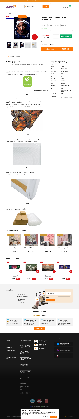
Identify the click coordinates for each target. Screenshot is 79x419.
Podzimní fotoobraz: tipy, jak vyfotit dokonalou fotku (25, 377)
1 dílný (62, 78)
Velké (68, 85)
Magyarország (46, 406)
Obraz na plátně (64, 71)
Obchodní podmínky (10, 350)
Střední (65, 85)
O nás (7, 2)
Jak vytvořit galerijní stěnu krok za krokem (25, 382)
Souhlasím (54, 416)
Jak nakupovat (9, 347)
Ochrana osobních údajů (11, 354)
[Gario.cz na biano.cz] (46, 401)
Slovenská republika (36, 406)
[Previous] (6, 272)
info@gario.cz (42, 348)
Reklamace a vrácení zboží (11, 358)
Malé (62, 85)
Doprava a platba (12, 2)
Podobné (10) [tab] (18, 56)
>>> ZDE (27, 414)
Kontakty (21, 2)
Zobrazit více (39, 328)
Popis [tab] (8, 56)
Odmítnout (45, 416)
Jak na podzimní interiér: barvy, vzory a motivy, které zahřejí (25, 371)
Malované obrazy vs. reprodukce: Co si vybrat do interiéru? (25, 352)
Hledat (45, 6)
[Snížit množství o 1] (54, 36)
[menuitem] (13, 10)
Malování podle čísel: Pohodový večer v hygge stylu (25, 388)
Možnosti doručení (69, 30)
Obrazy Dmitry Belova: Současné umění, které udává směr (25, 346)
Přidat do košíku (66, 36)
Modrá (62, 73)
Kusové (62, 76)
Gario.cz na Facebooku (65, 344)
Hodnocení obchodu (39, 312)
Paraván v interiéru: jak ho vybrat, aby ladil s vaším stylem (25, 394)
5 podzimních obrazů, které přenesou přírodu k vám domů (25, 358)
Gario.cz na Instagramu (65, 350)
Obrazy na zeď (64, 64)
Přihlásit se (50, 300)
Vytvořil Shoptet (70, 416)
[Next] (73, 272)
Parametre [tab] (12, 56)
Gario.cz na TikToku (65, 355)
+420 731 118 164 (42, 344)
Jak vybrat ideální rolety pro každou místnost (25, 341)
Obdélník (63, 83)
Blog (18, 2)
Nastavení (37, 416)
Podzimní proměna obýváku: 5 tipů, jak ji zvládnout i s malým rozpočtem (24, 364)
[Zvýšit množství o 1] (58, 36)
